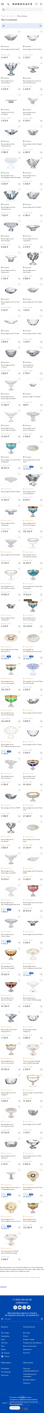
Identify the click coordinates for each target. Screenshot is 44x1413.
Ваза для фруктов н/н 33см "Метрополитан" (9, 1031)
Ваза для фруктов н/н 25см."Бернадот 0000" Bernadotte (11, 177)
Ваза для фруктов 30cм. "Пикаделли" (8, 524)
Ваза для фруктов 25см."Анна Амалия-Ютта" (9, 650)
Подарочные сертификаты (32, 1343)
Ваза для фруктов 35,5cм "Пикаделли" (30, 240)
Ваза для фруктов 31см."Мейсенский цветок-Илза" (32, 650)
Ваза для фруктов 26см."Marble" (10, 49)
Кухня (3, 1339)
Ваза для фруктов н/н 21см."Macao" (7, 840)
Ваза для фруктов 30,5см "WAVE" (11, 808)
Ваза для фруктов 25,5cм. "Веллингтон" (8, 271)
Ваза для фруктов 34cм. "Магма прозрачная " (32, 1157)
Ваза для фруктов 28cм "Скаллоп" (8, 366)
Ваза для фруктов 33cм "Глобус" (10, 334)
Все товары (5, 1333)
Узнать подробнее (16, 1404)
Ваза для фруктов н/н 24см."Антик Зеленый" (7, 682)
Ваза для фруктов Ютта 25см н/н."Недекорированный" (10, 1188)
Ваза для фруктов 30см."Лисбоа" (10, 555)
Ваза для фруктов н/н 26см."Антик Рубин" (7, 999)
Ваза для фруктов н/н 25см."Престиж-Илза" (7, 1125)
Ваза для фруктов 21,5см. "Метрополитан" (8, 208)
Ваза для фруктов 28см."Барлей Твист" (32, 145)
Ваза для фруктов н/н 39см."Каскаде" (7, 240)
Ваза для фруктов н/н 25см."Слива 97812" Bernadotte (32, 999)
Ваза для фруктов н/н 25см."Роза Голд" (32, 809)
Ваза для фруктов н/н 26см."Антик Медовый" (8, 967)
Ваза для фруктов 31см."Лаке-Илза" (31, 840)
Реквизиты (27, 1383)
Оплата (25, 1336)
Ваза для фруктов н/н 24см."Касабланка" (29, 493)
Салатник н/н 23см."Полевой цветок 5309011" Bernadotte (31, 1062)
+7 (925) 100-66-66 (22, 1299)
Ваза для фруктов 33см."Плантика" (28, 366)
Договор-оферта (29, 1380)
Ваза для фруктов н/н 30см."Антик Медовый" (30, 1220)
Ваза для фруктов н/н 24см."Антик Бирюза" (29, 524)
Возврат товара (28, 1339)
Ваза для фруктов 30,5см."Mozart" (33, 934)
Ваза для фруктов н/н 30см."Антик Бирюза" (29, 619)
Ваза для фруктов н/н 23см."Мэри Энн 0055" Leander (33, 682)
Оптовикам (5, 1369)
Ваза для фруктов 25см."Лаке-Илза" (32, 461)
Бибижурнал (27, 1349)
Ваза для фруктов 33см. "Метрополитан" (8, 145)
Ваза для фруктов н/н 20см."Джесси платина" (30, 556)
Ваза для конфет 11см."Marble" (32, 397)
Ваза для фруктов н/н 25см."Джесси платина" (8, 587)
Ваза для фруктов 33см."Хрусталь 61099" (33, 872)
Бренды (7, 1353)
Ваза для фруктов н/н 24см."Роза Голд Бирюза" (10, 461)
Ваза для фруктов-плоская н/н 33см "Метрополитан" (32, 82)
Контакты (26, 1353)
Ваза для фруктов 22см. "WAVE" (32, 1124)
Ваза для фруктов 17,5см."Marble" (33, 302)
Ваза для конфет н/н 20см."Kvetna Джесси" (33, 1094)
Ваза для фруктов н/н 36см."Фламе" (29, 113)
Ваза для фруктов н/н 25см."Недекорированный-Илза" (10, 904)
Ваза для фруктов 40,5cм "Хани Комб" (10, 303)
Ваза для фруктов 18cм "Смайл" (32, 334)
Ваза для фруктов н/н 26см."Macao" (29, 271)
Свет (2, 1346)
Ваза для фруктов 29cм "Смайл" (32, 744)
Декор (3, 1349)
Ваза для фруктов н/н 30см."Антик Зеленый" (7, 714)
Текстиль (4, 1343)
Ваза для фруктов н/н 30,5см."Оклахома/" (29, 429)
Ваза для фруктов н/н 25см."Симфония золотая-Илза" (32, 967)
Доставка (26, 1333)
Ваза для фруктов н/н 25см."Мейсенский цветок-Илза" (11, 745)
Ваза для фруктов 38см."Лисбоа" (10, 492)
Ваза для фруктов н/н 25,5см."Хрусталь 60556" (8, 429)
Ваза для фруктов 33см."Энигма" (32, 713)
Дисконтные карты (30, 1346)
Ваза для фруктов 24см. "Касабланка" (8, 619)
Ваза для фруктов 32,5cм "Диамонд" (8, 1157)
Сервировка (5, 1336)
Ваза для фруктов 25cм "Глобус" (32, 49)
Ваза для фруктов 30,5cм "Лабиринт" (8, 1094)
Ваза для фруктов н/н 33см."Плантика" (7, 777)
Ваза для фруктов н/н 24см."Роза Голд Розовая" (32, 904)
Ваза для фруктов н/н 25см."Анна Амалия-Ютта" (33, 1188)
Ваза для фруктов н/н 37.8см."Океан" (7, 935)
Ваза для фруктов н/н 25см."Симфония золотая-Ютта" (11, 1220)
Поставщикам (6, 1372)
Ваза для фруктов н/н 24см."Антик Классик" (7, 1062)
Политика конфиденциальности (31, 1370)
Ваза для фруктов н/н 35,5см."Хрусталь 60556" (8, 872)
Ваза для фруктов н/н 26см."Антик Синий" (29, 777)
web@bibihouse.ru (22, 1303)
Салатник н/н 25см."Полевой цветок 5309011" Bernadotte (9, 1252)
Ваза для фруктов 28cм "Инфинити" (30, 1031)
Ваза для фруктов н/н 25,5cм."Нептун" (7, 82)
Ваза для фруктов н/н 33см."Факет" (29, 177)
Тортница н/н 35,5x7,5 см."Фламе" (7, 113)
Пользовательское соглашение (29, 1375)
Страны (6, 1356)
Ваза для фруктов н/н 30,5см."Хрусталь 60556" (8, 398)
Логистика (4, 1375)
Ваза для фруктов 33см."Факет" (32, 207)
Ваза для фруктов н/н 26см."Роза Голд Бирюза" (32, 587)
